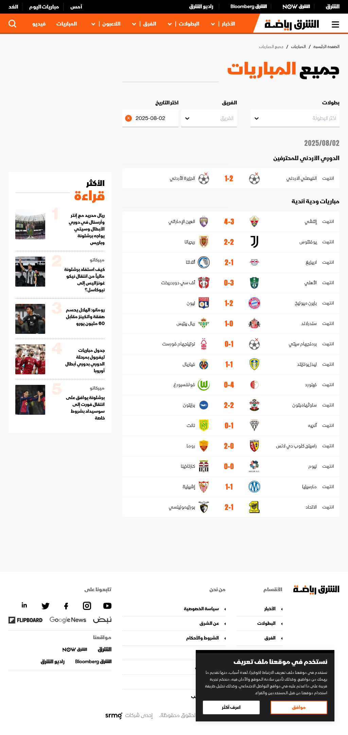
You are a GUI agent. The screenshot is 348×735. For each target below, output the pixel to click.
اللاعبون (111, 24)
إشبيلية (188, 486)
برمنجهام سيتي (303, 343)
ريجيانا (190, 241)
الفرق (149, 24)
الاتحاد (311, 507)
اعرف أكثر (231, 707)
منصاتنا (211, 652)
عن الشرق (209, 623)
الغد (13, 7)
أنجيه (312, 425)
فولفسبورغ (184, 384)
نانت (191, 425)
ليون (191, 303)
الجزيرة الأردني (182, 178)
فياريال (188, 364)
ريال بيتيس (185, 323)
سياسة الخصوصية (201, 609)
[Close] (129, 118)
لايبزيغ (311, 262)
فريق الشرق (207, 667)
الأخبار (228, 24)
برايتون (189, 405)
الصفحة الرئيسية (326, 47)
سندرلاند (309, 323)
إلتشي (310, 221)
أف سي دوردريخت (178, 282)
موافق (299, 707)
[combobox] (335, 118)
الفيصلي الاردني (301, 178)
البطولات (189, 24)
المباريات (66, 24)
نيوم (312, 466)
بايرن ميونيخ (306, 303)
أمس (76, 7)
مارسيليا (309, 486)
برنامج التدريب (205, 696)
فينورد (311, 384)
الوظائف (210, 682)
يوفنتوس (308, 241)
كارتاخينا (188, 466)
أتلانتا (190, 262)
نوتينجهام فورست (178, 343)
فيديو (39, 24)
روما (191, 445)
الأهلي (310, 282)
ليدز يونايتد (307, 364)
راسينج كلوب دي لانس (296, 445)
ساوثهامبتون (304, 405)
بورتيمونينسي (182, 507)
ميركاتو (97, 260)
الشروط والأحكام (202, 638)
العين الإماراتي (181, 221)
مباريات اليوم (44, 7)
